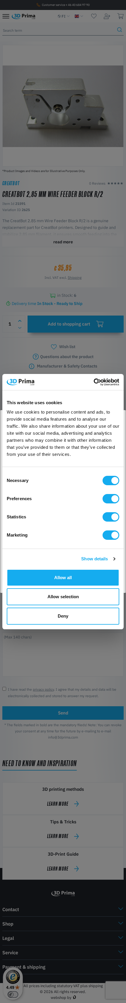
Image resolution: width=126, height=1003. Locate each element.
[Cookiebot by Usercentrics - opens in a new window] (93, 382)
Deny (63, 615)
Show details (94, 558)
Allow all (63, 577)
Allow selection (63, 596)
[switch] (111, 498)
